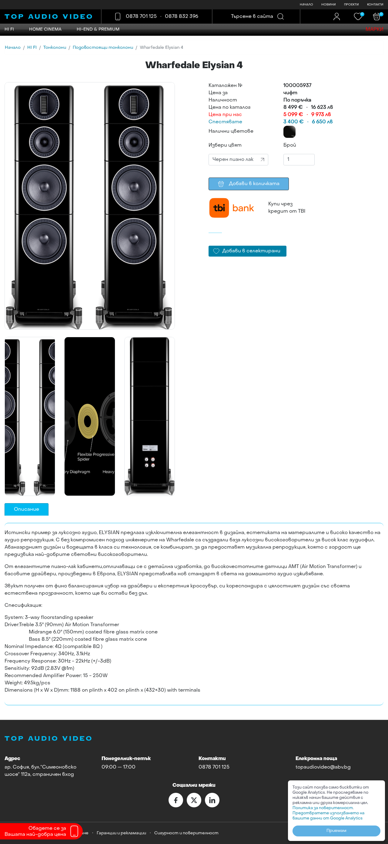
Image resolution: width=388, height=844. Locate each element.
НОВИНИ (328, 4)
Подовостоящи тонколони (103, 48)
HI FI (9, 30)
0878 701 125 (141, 16)
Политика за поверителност (323, 808)
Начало (13, 48)
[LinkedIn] (212, 800)
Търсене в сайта (252, 16)
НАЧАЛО (306, 4)
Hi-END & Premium (98, 30)
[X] (194, 800)
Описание (26, 509)
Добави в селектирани (251, 251)
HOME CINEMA (45, 30)
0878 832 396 (181, 16)
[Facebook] (176, 800)
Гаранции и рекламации (121, 833)
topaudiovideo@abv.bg (323, 767)
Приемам (336, 831)
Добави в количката (254, 183)
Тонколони (54, 48)
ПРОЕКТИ (351, 4)
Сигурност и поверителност (186, 833)
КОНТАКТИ (375, 4)
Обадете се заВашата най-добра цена (35, 831)
